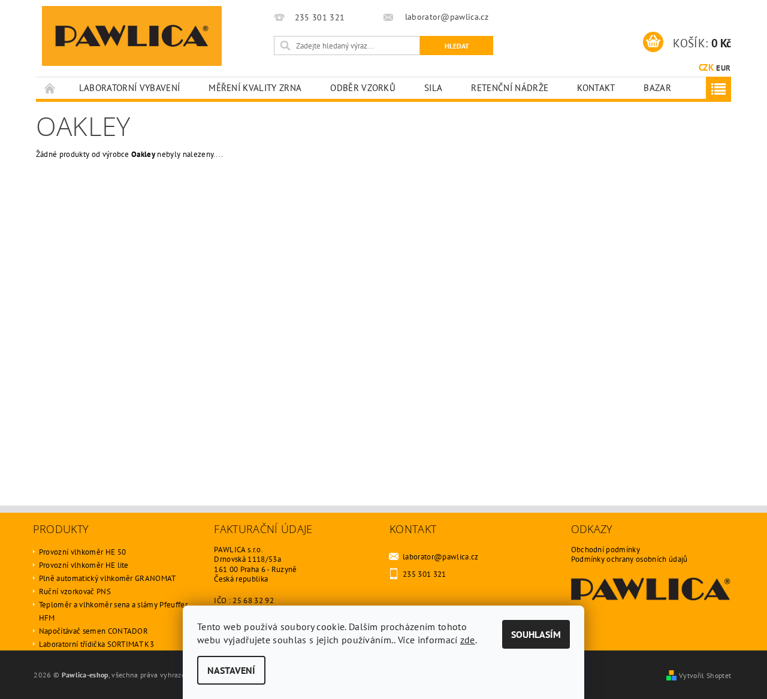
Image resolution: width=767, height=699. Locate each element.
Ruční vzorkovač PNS (75, 591)
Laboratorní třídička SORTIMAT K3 (96, 644)
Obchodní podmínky (605, 549)
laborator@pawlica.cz (440, 557)
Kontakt (596, 87)
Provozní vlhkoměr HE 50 (82, 552)
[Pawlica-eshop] (132, 36)
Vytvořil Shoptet (705, 675)
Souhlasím (536, 634)
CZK (706, 67)
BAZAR (657, 87)
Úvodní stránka (50, 87)
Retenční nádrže (509, 87)
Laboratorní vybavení (129, 87)
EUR (723, 68)
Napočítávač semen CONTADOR (93, 631)
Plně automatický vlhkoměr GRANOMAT (107, 578)
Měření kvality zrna (255, 87)
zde (467, 640)
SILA (433, 87)
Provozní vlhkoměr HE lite (84, 565)
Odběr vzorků (362, 87)
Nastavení (231, 670)
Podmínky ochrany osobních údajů (629, 559)
